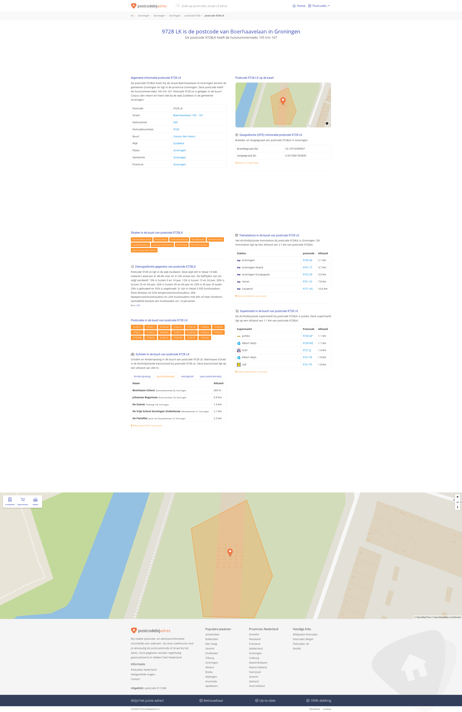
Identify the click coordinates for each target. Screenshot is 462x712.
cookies (327, 709)
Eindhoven (211, 653)
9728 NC (218, 332)
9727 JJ (307, 350)
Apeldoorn (211, 686)
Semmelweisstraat (141, 239)
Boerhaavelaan (248, 31)
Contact (135, 679)
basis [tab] (166, 376)
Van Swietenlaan (199, 244)
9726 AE (307, 260)
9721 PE (307, 357)
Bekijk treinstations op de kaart (251, 296)
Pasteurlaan (161, 239)
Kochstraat (181, 244)
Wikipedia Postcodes (305, 634)
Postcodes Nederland (144, 669)
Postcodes (320, 6)
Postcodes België (303, 639)
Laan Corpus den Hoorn (144, 250)
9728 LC (137, 332)
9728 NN (191, 332)
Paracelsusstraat (179, 239)
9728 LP (178, 332)
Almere (209, 667)
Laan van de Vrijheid (162, 244)
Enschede (211, 681)
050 (175, 122)
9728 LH (178, 327)
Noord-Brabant (258, 662)
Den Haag (211, 643)
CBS (138, 305)
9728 (176, 129)
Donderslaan (197, 239)
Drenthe (254, 634)
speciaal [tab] (211, 376)
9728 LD (164, 337)
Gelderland (256, 648)
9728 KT (191, 337)
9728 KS (205, 337)
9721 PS (307, 364)
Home (301, 6)
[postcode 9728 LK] (151, 5)
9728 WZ (308, 343)
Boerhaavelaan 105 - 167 (188, 115)
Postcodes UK (301, 643)
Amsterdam (212, 634)
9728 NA (164, 332)
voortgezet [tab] (187, 376)
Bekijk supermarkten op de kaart (252, 371)
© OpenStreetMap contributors (446, 617)
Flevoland (255, 639)
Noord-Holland (258, 667)
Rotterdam (211, 639)
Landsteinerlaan (140, 244)
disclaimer (314, 709)
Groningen (179, 150)
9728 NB (177, 337)
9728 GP (308, 336)
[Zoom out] (457, 502)
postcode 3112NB (155, 688)
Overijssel (255, 672)
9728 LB (218, 327)
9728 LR (191, 327)
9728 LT (151, 327)
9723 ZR (307, 274)
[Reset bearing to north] (457, 507)
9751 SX (307, 281)
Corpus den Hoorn (184, 136)
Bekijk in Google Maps (248, 162)
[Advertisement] (231, 56)
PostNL (297, 648)
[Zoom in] (457, 496)
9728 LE (151, 332)
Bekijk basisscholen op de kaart (147, 425)
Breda (209, 672)
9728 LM (164, 327)
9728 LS (137, 327)
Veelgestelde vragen (143, 674)
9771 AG (308, 288)
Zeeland (254, 681)
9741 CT (307, 267)
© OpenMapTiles (422, 617)
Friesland (254, 643)
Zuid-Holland (257, 686)
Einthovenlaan (215, 239)
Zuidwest (178, 143)
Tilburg (209, 658)
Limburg (254, 658)
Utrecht (209, 648)
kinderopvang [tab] (142, 376)
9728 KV (151, 337)
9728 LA (205, 332)
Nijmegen (211, 676)
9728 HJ (205, 327)
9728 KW (137, 337)
